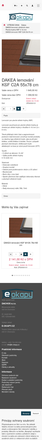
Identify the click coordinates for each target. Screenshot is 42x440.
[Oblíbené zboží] (22, 5)
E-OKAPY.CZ (8, 325)
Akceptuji (26, 413)
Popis (6, 115)
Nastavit (36, 413)
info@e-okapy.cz (13, 344)
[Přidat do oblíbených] (23, 109)
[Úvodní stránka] (4, 25)
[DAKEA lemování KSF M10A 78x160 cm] (20, 227)
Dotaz (6, 196)
